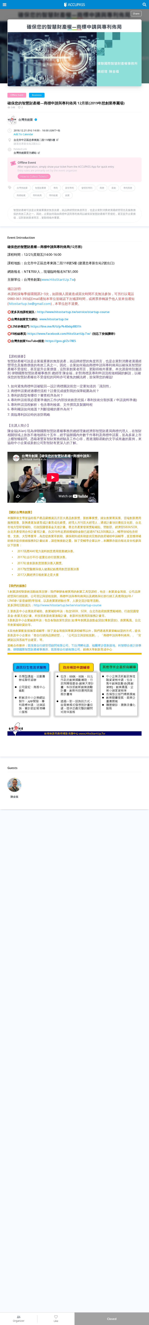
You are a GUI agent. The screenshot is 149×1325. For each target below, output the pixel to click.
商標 (102, 187)
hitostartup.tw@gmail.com (30, 303)
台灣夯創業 (22, 187)
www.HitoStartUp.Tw (57, 279)
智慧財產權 (40, 187)
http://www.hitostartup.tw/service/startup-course (73, 312)
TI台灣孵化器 (80, 645)
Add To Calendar (23, 134)
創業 (67, 195)
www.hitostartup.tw (53, 319)
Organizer (18, 1320)
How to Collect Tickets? (34, 176)
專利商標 (127, 187)
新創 (114, 187)
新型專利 (69, 187)
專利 (55, 187)
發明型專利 (86, 187)
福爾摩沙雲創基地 (103, 645)
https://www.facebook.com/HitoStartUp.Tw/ (58, 334)
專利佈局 (37, 195)
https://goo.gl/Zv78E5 (60, 341)
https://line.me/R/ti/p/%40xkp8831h (56, 326)
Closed (111, 1319)
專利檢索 (53, 195)
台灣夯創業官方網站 (25, 152)
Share (136, 13)
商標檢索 (21, 195)
